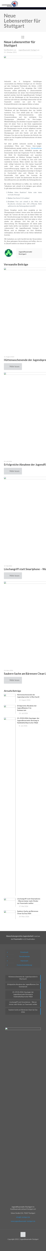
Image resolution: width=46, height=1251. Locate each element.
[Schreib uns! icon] (25, 1242)
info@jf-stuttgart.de (23, 1217)
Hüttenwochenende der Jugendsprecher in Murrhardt (23, 978)
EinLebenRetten (36, 148)
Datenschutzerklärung (24, 965)
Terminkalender (24, 956)
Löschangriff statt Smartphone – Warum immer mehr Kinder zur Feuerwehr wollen (23, 1003)
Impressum (24, 961)
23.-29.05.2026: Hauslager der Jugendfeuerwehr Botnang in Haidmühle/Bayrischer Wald (23, 994)
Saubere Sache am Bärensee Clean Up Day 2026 (23, 1011)
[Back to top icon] (23, 1234)
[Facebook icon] (18, 1242)
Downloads (24, 952)
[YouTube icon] (21, 1242)
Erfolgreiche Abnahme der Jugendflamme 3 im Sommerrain (23, 985)
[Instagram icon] (23, 1242)
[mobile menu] (43, 4)
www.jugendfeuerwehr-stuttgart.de (23, 1221)
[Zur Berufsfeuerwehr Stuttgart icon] (28, 1242)
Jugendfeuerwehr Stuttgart (27, 50)
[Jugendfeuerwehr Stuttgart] (10, 4)
